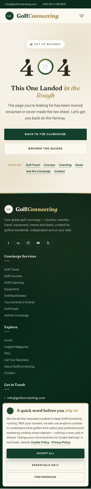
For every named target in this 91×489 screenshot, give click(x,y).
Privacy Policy (60, 442)
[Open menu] (81, 16)
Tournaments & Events (19, 302)
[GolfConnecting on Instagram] (28, 243)
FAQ (7, 353)
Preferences (45, 477)
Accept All (46, 453)
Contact (59, 171)
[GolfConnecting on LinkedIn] (18, 243)
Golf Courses (13, 276)
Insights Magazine (16, 346)
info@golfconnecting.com (21, 4)
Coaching (65, 165)
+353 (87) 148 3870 (54, 4)
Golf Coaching (14, 282)
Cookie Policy (40, 442)
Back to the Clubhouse (45, 134)
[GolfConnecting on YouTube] (38, 243)
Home (8, 340)
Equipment (11, 289)
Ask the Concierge (38, 171)
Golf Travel (33, 165)
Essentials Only (45, 465)
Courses (49, 165)
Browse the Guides (45, 148)
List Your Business (16, 360)
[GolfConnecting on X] (48, 243)
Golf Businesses (15, 295)
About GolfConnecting (19, 366)
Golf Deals (11, 308)
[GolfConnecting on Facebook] (8, 243)
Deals (79, 165)
